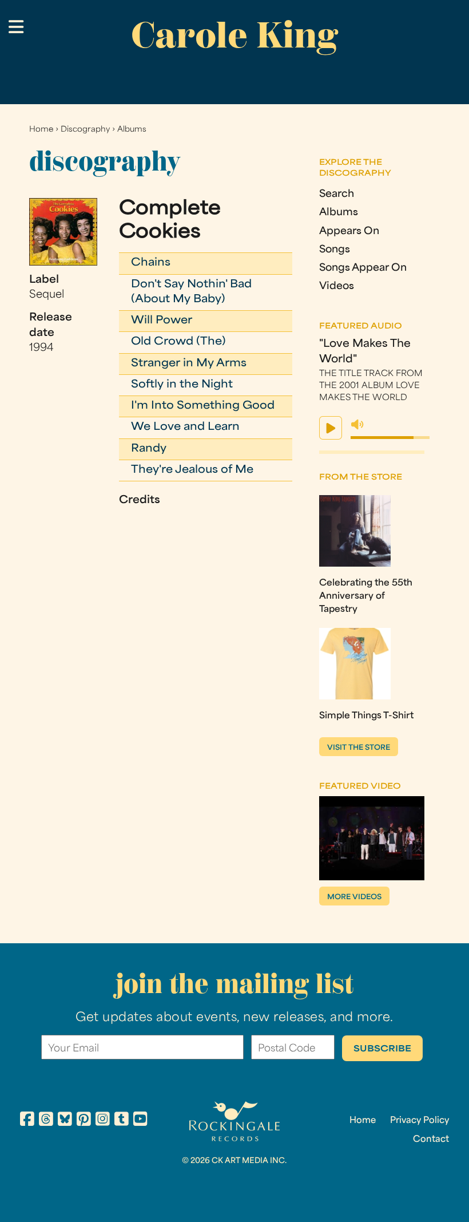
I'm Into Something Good (203, 406)
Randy (148, 449)
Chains (150, 263)
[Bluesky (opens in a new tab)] (65, 1121)
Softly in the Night (182, 385)
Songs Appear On (363, 268)
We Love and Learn (185, 427)
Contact (431, 1139)
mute (357, 425)
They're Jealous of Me (192, 470)
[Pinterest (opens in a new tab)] (84, 1121)
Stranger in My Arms (189, 364)
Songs (334, 250)
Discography (85, 129)
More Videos (354, 897)
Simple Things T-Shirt (366, 716)
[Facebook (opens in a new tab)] (27, 1121)
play (330, 428)
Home (41, 129)
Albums (131, 129)
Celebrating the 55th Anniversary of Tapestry (365, 596)
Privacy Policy (419, 1120)
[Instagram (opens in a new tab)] (103, 1121)
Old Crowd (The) (178, 342)
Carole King (234, 35)
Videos (336, 286)
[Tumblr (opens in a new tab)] (121, 1121)
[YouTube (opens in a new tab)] (140, 1121)
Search (336, 194)
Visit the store (358, 748)
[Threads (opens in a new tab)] (46, 1121)
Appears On (349, 231)
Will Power (161, 321)
